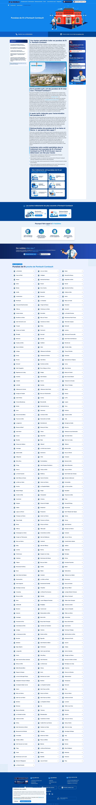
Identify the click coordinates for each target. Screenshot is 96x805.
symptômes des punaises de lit (51, 99)
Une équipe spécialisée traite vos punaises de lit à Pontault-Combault (17, 45)
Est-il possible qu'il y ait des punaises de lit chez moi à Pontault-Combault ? (18, 48)
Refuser (16, 801)
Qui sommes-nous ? (51, 1)
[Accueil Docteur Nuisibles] (14, 2)
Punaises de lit (24, 1)
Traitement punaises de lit (36, 780)
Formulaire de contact (49, 787)
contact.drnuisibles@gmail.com (73, 780)
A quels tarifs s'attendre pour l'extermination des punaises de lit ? (17, 51)
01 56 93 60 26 (29, 34)
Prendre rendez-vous (69, 787)
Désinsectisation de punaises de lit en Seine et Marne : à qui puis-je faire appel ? (17, 54)
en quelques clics (80, 34)
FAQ (50, 783)
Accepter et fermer (25, 801)
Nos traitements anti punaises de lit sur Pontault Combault (18, 63)
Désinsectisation (38, 1)
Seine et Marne (19, 5)
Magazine (59, 1)
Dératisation (31, 1)
